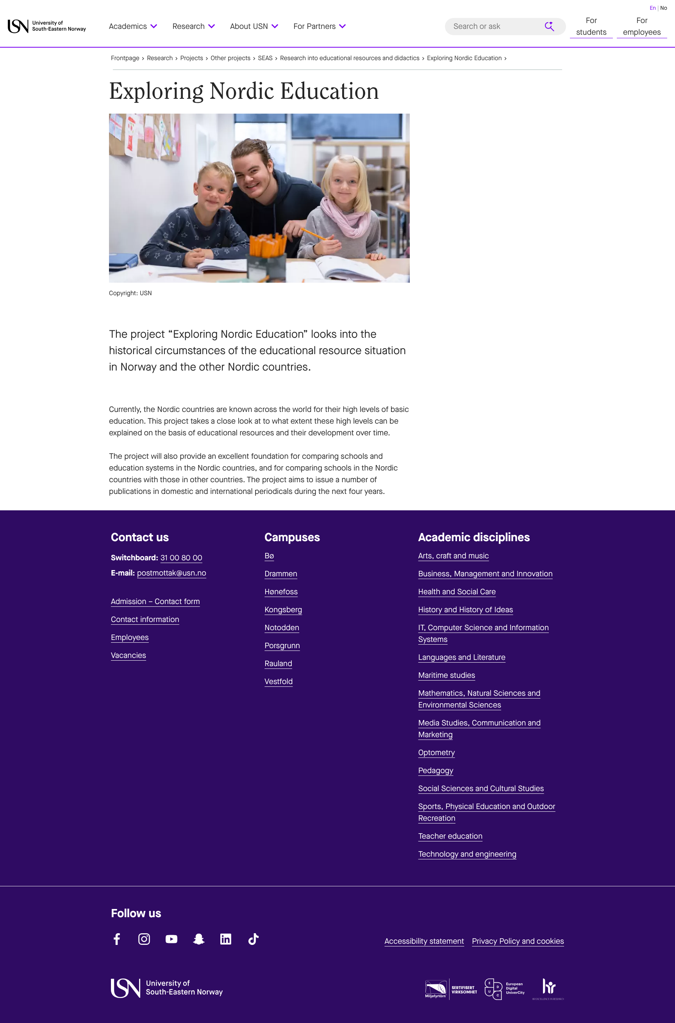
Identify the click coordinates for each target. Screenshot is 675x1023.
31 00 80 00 (181, 557)
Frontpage (125, 58)
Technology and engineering (467, 854)
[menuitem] (137, 26)
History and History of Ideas (465, 609)
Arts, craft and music (453, 556)
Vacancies (128, 655)
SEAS (265, 58)
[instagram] (144, 939)
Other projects (230, 58)
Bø (269, 556)
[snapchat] (199, 939)
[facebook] (117, 939)
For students (591, 26)
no (663, 8)
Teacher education (450, 836)
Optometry (436, 752)
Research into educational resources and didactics (350, 58)
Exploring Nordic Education (464, 58)
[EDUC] (505, 990)
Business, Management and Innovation (485, 574)
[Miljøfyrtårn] (451, 990)
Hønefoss (281, 591)
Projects (192, 58)
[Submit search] (549, 26)
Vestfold (278, 681)
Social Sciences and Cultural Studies (481, 788)
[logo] (56, 26)
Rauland (278, 663)
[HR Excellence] (548, 990)
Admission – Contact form (155, 601)
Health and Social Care (457, 591)
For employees (642, 26)
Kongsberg (283, 609)
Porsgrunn (282, 645)
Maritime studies (446, 675)
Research (160, 58)
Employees (130, 637)
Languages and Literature (462, 657)
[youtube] (171, 939)
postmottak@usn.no (171, 573)
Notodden (281, 627)
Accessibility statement (424, 941)
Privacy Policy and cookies (518, 941)
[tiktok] (253, 939)
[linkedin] (226, 939)
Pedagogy (436, 770)
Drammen (280, 574)
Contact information (145, 619)
